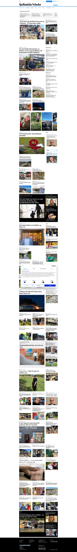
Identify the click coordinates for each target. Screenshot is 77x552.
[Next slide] (57, 121)
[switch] (34, 282)
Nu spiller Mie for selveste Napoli (51, 357)
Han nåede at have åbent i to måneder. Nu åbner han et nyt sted (51, 21)
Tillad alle (50, 285)
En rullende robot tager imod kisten (51, 315)
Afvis (27, 285)
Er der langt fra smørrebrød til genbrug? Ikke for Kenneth (29, 424)
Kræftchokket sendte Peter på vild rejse (25, 315)
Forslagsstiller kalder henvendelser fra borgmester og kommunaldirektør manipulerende (25, 485)
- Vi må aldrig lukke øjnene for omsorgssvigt (31, 461)
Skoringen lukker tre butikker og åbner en (52, 51)
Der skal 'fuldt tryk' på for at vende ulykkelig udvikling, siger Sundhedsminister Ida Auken (31, 201)
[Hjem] (19, 1)
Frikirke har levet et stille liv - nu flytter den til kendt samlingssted (38, 315)
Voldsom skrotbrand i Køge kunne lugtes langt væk (30, 292)
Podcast (24, 197)
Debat (43, 7)
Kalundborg (34, 86)
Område (32, 7)
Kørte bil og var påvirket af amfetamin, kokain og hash (25, 15)
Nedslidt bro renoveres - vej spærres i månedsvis (51, 66)
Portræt (50, 511)
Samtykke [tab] (25, 268)
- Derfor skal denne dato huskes (38, 395)
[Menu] (57, 1)
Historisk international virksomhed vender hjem (50, 35)
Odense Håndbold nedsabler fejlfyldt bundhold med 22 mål (51, 76)
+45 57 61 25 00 (24, 549)
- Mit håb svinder (24, 329)
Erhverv (40, 7)
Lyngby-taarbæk (48, 33)
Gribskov (20, 86)
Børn (49, 458)
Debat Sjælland (52, 134)
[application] (25, 107)
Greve (21, 13)
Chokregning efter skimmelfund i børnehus (30, 135)
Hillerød (33, 168)
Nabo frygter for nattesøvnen (29, 372)
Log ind (54, 1)
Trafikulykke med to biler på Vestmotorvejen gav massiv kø (25, 157)
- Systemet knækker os (51, 460)
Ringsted (20, 327)
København (47, 225)
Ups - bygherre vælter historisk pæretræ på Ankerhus (50, 446)
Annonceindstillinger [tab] (43, 268)
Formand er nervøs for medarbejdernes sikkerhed (38, 484)
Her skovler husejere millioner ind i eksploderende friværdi (50, 70)
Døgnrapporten (24, 13)
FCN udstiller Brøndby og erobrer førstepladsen (52, 84)
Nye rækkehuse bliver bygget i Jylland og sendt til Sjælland (52, 484)
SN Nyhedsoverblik (22, 7)
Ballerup (20, 369)
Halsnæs (33, 327)
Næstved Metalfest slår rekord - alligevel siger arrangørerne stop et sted (25, 101)
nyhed (49, 64)
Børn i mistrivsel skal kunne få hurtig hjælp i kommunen (51, 197)
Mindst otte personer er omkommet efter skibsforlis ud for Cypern (51, 91)
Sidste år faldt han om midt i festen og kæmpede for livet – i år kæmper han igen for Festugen (52, 330)
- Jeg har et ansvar (25, 170)
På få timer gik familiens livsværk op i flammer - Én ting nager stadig (32, 22)
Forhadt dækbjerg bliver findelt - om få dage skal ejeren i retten (25, 408)
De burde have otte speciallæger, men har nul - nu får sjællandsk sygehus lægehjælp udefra (51, 55)
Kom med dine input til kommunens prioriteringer (51, 96)
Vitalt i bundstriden (51, 88)
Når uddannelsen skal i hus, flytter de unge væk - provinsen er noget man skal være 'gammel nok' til (51, 526)
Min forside (27, 7)
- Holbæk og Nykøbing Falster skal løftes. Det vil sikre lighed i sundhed (52, 137)
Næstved (20, 72)
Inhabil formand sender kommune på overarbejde (51, 371)
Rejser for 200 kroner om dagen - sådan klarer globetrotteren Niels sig (50, 344)
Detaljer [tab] (34, 268)
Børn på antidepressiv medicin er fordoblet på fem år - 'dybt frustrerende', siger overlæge (51, 210)
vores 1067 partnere (26, 272)
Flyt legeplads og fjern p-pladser (25, 183)
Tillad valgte (38, 285)
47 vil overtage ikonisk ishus (51, 408)
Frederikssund (48, 94)
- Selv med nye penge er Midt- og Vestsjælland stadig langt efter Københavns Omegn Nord (52, 292)
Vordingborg (34, 313)
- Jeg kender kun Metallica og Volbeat (24, 74)
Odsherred (20, 47)
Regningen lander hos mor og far (52, 154)
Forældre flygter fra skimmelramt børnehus (37, 170)
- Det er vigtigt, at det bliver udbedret (51, 499)
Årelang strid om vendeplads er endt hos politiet (38, 329)
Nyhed (51, 33)
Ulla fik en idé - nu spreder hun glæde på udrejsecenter (25, 498)
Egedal (46, 355)
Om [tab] (52, 268)
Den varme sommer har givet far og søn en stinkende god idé (25, 88)
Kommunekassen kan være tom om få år (31, 346)
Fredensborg (47, 406)
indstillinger (53, 275)
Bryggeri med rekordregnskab (38, 446)
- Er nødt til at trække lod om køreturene (24, 249)
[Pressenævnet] (42, 548)
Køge (46, 57)
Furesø (47, 78)
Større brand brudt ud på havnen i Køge (52, 59)
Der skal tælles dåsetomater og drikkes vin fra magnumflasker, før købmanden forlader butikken (30, 51)
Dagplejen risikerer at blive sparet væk (37, 498)
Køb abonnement (49, 1)
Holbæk (20, 275)
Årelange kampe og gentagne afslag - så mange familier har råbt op (25, 395)
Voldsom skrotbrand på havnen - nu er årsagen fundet (38, 101)
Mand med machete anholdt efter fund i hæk (48, 15)
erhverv (50, 49)
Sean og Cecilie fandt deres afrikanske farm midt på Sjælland (51, 513)
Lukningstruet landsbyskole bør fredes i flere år (25, 446)
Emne (36, 7)
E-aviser (44, 1)
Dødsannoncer (49, 7)
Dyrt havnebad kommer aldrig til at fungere (38, 183)
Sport (53, 7)
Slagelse (47, 49)
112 (21, 155)
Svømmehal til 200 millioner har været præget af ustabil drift (24, 262)
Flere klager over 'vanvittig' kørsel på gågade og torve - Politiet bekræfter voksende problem (37, 263)
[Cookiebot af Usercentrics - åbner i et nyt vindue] (52, 266)
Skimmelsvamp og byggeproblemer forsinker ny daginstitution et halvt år (51, 423)
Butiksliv (24, 47)
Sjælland (33, 13)
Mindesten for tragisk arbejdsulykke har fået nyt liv (38, 88)
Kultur (23, 72)
